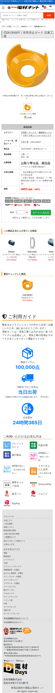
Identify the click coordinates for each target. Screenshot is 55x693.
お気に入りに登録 (29, 113)
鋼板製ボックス (27, 26)
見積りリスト (9, 527)
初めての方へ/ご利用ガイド (14, 541)
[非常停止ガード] (27, 71)
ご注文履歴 (8, 524)
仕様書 (29, 117)
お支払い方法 (9, 544)
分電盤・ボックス (13, 26)
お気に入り (8, 520)
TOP (3, 26)
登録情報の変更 (10, 530)
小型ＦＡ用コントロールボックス (37, 135)
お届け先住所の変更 (12, 534)
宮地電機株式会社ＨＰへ (13, 622)
